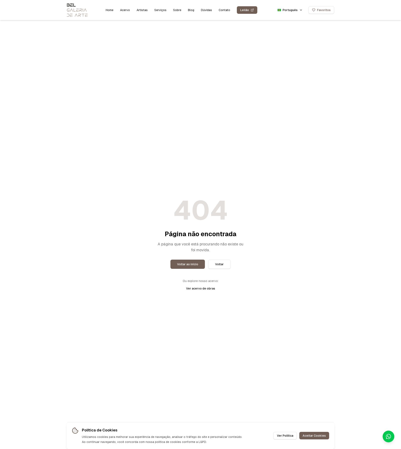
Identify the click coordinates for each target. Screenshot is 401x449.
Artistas (142, 10)
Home (109, 10)
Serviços (160, 10)
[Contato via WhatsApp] (388, 436)
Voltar (219, 264)
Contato (224, 10)
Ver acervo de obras (200, 288)
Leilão (244, 10)
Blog (191, 10)
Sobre (177, 10)
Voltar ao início (187, 264)
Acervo (125, 10)
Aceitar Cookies (314, 435)
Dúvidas (206, 10)
